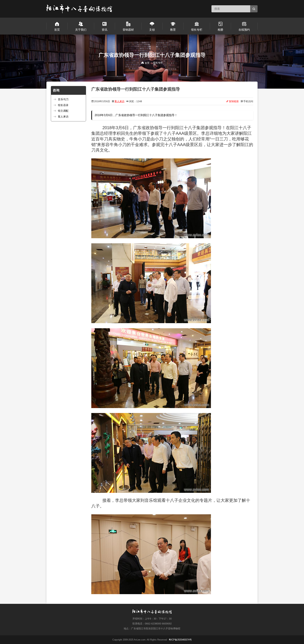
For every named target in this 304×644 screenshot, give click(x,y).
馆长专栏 (158, 62)
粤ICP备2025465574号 (180, 639)
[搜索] (254, 8)
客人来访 (119, 101)
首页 (147, 62)
